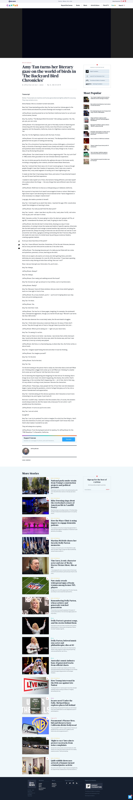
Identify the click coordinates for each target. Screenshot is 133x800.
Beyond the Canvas (66, 5)
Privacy (53, 786)
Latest (40, 783)
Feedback (54, 785)
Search (121, 5)
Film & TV (106, 5)
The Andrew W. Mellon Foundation (92, 791)
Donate (113, 5)
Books (78, 5)
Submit (107, 489)
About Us (54, 783)
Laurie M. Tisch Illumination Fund (92, 793)
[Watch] (35, 485)
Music (85, 5)
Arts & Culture (95, 5)
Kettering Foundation (90, 795)
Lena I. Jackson (38, 85)
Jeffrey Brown (28, 85)
